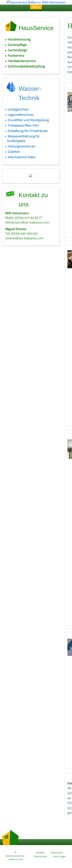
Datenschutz (40, 856)
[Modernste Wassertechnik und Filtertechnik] (30, 176)
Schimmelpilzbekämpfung (26, 66)
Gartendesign (17, 50)
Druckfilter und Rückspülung (28, 120)
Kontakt (40, 852)
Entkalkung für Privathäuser (28, 131)
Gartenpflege (17, 45)
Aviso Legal (59, 856)
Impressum (57, 852)
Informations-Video (22, 157)
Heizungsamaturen (21, 146)
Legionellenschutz (21, 115)
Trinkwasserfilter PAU (23, 125)
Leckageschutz (18, 109)
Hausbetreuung (19, 39)
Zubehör (14, 152)
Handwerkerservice (22, 61)
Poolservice (16, 55)
